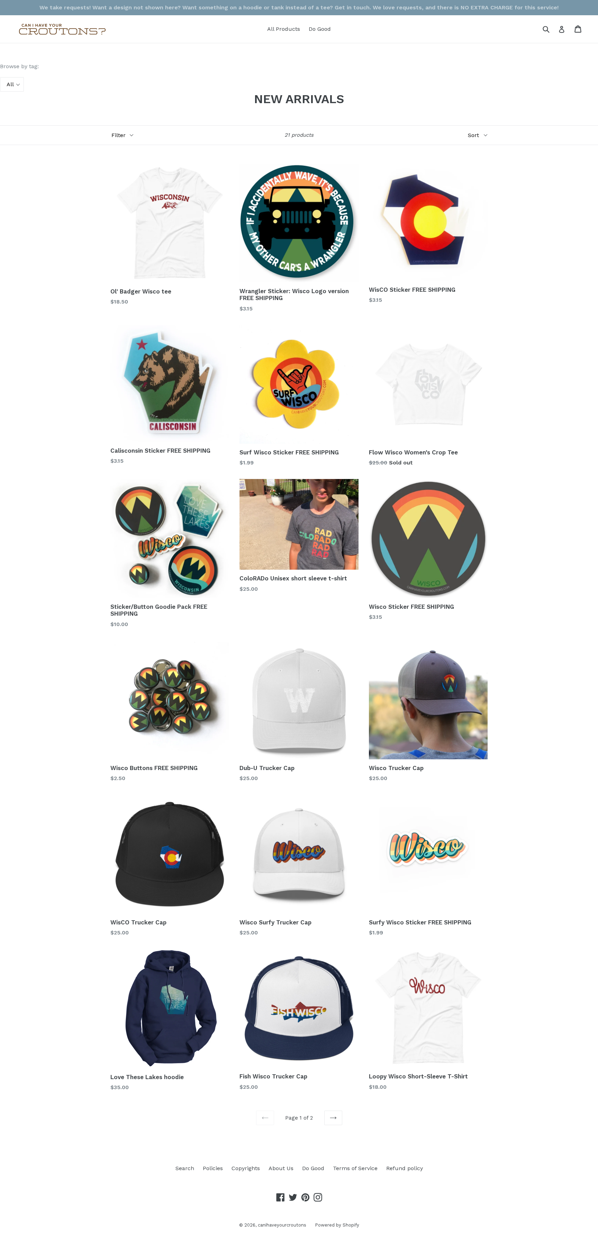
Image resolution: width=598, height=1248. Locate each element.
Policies (213, 1168)
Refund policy (404, 1168)
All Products (283, 29)
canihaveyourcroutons (282, 1225)
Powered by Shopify (337, 1225)
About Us (281, 1168)
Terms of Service (355, 1168)
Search (184, 1168)
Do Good (320, 29)
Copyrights (246, 1168)
